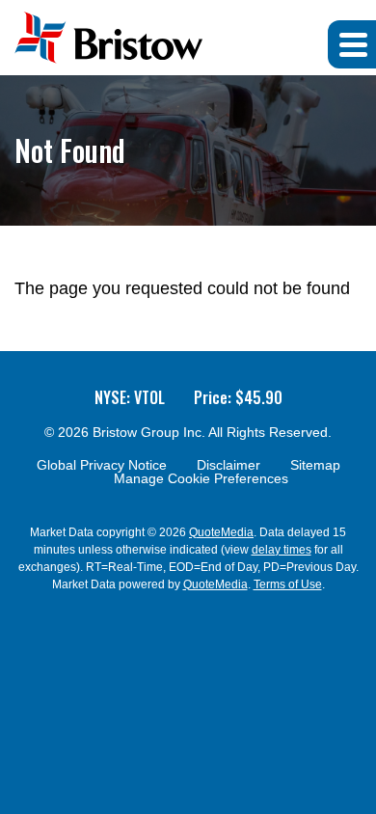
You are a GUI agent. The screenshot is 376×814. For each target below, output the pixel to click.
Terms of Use (288, 584)
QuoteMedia (221, 532)
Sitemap (315, 465)
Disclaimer (228, 465)
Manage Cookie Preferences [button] (201, 478)
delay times (281, 549)
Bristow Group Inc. (149, 432)
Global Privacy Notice (102, 465)
